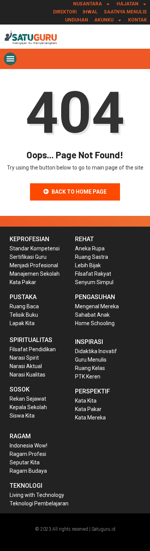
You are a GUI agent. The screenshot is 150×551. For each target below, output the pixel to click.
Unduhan (76, 20)
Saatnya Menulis (125, 12)
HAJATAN (127, 4)
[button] (10, 59)
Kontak (137, 20)
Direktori (65, 12)
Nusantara (87, 4)
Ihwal (90, 12)
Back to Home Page (79, 192)
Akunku (103, 20)
